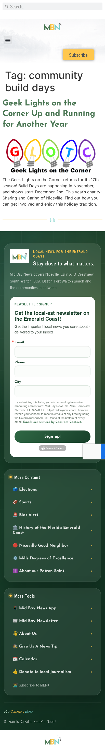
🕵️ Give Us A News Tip (35, 646)
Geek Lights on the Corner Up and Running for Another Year (49, 114)
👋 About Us (25, 634)
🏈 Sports (22, 502)
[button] (8, 40)
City (18, 382)
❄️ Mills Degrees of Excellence (43, 558)
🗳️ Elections (25, 490)
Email (19, 342)
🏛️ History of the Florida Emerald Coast (46, 530)
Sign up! (52, 437)
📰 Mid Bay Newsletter (35, 621)
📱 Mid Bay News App (34, 608)
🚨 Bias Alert (25, 515)
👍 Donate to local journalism (42, 672)
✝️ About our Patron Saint (38, 571)
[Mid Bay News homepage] (19, 256)
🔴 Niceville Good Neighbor (40, 546)
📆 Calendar (25, 659)
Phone (20, 362)
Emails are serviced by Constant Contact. (52, 422)
